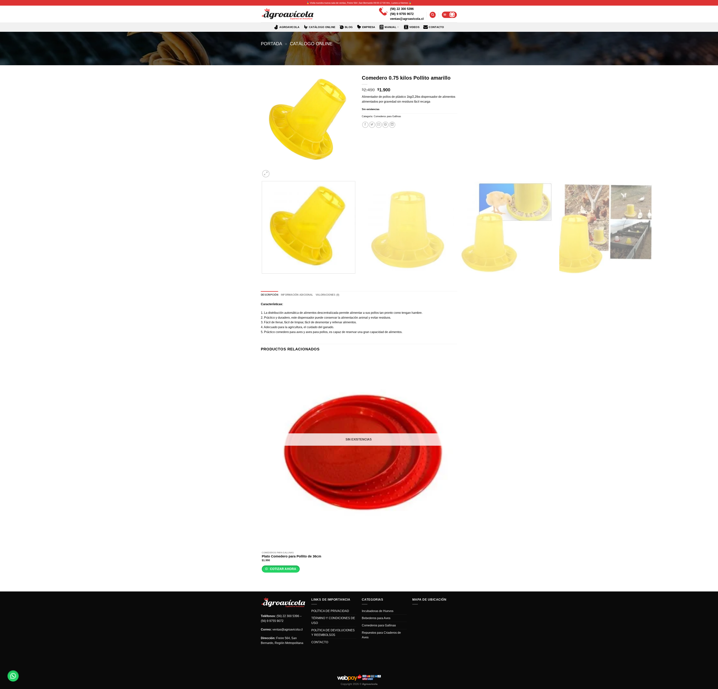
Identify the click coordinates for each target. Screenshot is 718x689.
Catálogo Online (311, 43)
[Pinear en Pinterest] (385, 125)
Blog (349, 27)
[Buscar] (433, 15)
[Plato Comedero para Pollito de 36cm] (358, 452)
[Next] (274, 171)
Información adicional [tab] (297, 294)
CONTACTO (436, 27)
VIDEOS (414, 27)
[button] (13, 676)
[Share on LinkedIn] (392, 125)
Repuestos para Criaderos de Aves (381, 635)
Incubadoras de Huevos (377, 611)
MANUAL (390, 27)
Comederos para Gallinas (387, 116)
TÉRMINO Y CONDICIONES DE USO (333, 620)
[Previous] (262, 277)
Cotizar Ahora (282, 569)
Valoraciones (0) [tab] (327, 294)
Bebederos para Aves (376, 618)
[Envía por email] (379, 125)
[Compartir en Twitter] (372, 125)
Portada (271, 43)
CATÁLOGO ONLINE (322, 27)
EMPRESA (368, 27)
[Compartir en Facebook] (365, 125)
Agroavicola (289, 27)
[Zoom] (265, 173)
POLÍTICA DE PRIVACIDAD (330, 611)
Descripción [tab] (269, 294)
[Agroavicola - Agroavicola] (287, 14)
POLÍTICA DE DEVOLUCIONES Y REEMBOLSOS (333, 633)
